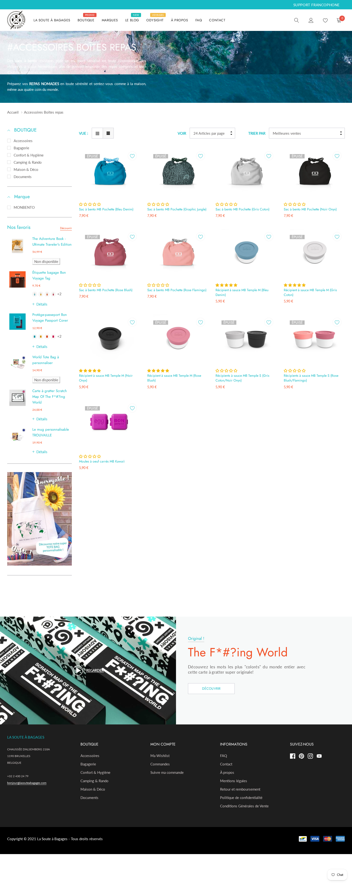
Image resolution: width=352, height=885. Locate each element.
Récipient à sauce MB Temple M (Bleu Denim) (242, 292)
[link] (296, 19)
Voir (182, 133)
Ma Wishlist (160, 755)
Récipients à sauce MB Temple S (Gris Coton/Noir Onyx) (242, 378)
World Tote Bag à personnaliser (45, 359)
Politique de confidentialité (241, 797)
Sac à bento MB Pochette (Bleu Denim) (106, 209)
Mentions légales (233, 781)
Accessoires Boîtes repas (43, 112)
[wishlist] (132, 156)
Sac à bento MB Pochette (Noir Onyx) (310, 209)
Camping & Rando (28, 162)
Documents (23, 176)
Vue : (83, 133)
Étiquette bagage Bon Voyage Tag (49, 275)
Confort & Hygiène (29, 155)
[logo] (16, 20)
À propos (227, 772)
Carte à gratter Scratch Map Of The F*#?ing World (49, 396)
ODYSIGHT (155, 20)
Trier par (256, 133)
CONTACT (217, 20)
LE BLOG (132, 20)
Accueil (13, 112)
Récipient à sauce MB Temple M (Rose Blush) (174, 378)
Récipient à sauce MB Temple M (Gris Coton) (310, 292)
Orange (47, 294)
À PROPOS (179, 20)
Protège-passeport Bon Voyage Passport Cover (50, 317)
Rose (53, 294)
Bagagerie (21, 148)
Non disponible (46, 261)
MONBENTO (24, 207)
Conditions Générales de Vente (244, 806)
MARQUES (110, 20)
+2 (59, 294)
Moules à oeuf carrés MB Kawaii (102, 461)
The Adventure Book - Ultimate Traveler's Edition (52, 241)
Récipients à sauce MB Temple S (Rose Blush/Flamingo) (311, 378)
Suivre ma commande (167, 772)
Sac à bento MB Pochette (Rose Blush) (105, 290)
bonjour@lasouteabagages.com (26, 783)
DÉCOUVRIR (211, 688)
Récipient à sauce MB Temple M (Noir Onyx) (106, 378)
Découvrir (66, 228)
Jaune (41, 294)
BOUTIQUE (86, 20)
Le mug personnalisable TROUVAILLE (50, 432)
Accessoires (23, 141)
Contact (226, 764)
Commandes (160, 764)
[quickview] (132, 168)
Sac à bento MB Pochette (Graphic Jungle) (176, 209)
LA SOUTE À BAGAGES (52, 20)
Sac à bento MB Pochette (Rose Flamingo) (176, 290)
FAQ (198, 20)
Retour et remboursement (240, 789)
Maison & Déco (26, 169)
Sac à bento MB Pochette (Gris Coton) (242, 209)
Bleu (34, 294)
